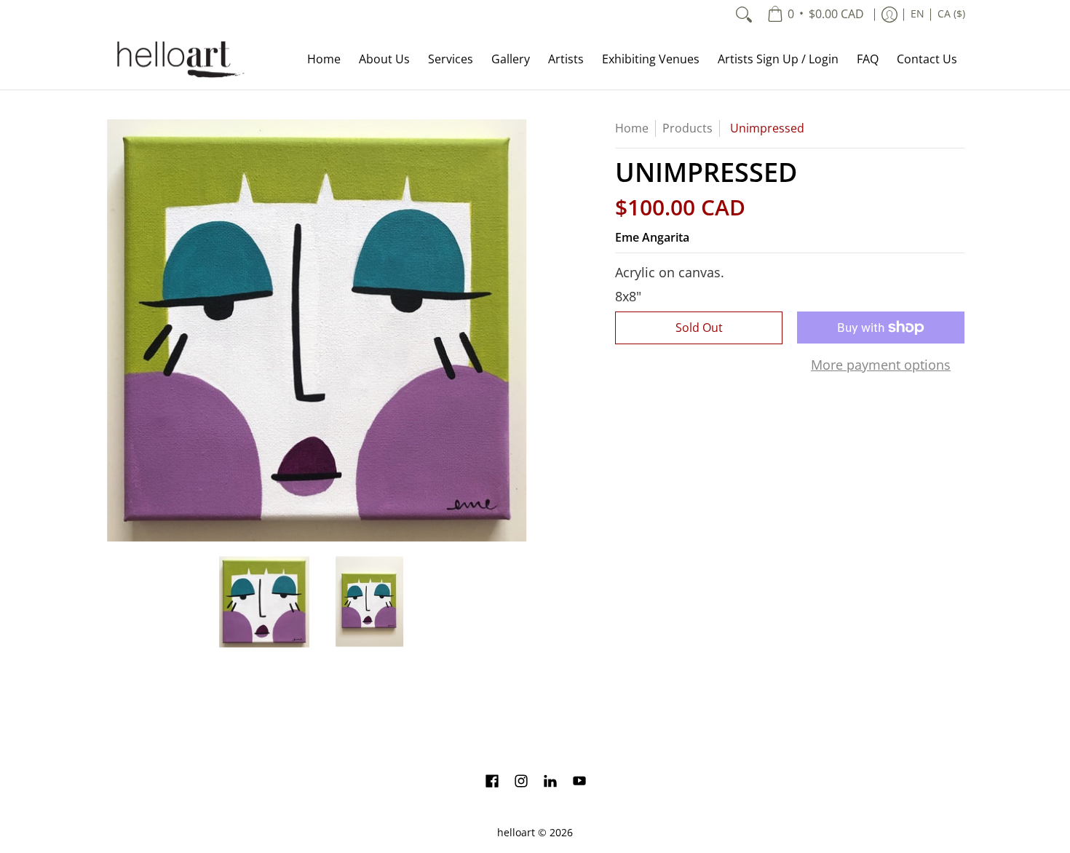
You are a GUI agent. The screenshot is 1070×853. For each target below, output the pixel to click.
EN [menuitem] (917, 13)
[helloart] (178, 59)
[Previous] (116, 330)
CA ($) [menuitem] (951, 13)
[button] (492, 782)
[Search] (744, 14)
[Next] (518, 330)
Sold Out (699, 328)
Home (632, 128)
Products (687, 128)
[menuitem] (815, 14)
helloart (516, 832)
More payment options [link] (881, 365)
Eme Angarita (652, 237)
